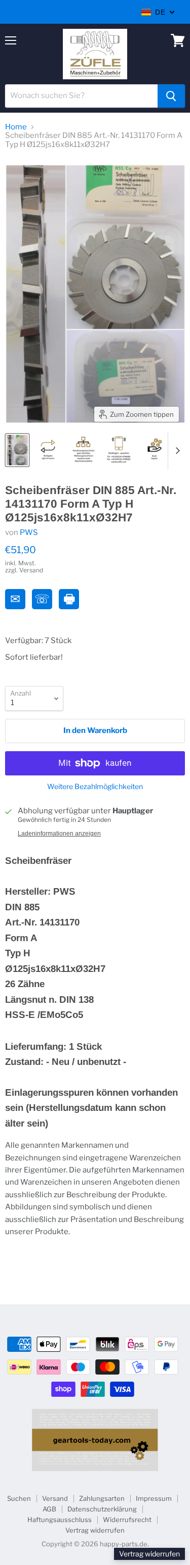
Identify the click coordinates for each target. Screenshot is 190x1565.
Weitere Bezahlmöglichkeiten (95, 786)
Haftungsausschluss (59, 1519)
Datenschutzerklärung (102, 1509)
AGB (49, 1509)
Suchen (19, 1498)
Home (16, 127)
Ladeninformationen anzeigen (59, 833)
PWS (29, 532)
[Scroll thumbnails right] (176, 450)
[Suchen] (171, 96)
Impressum (154, 1498)
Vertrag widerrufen (95, 1530)
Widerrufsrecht (127, 1519)
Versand (55, 1498)
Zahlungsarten (102, 1498)
